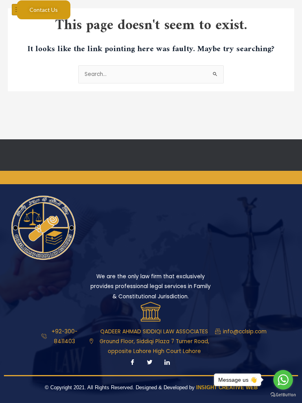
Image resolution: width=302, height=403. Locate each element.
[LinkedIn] (167, 363)
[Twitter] (150, 363)
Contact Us (43, 9)
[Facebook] (132, 363)
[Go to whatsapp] (283, 380)
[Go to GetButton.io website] (283, 394)
